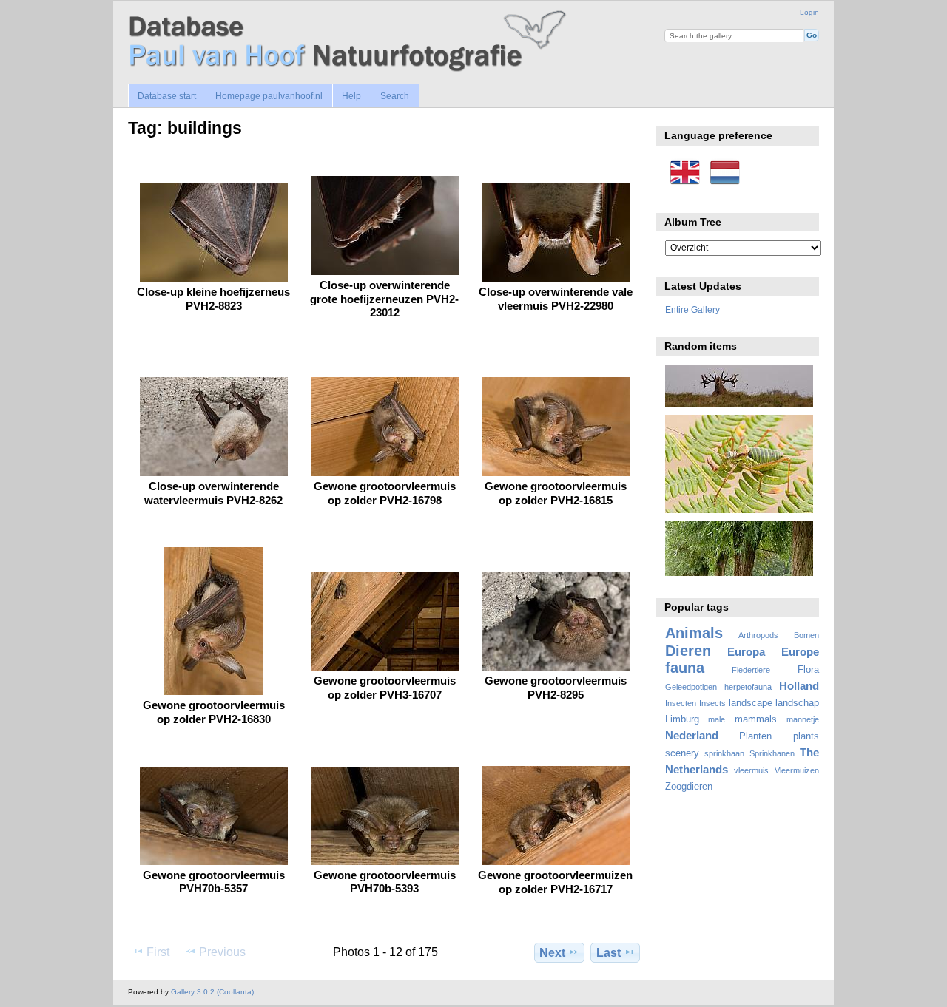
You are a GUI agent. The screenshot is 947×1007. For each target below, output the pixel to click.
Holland (799, 685)
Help (351, 96)
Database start (167, 96)
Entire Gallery (692, 309)
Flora (808, 670)
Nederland (691, 735)
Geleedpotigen (691, 686)
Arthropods (758, 635)
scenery (682, 753)
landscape (750, 703)
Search (394, 96)
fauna (684, 668)
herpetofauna (748, 686)
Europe (800, 651)
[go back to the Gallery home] (350, 41)
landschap (797, 703)
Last (608, 952)
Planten (755, 736)
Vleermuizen (797, 770)
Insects (712, 703)
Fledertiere (751, 669)
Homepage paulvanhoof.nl (269, 96)
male (716, 719)
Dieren (688, 650)
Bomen (806, 635)
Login (809, 12)
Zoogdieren (688, 786)
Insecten (680, 703)
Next (552, 952)
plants (806, 736)
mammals (756, 719)
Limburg (682, 719)
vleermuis (751, 770)
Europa (746, 651)
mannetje (802, 719)
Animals (694, 633)
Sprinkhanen (772, 753)
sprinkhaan (724, 753)
